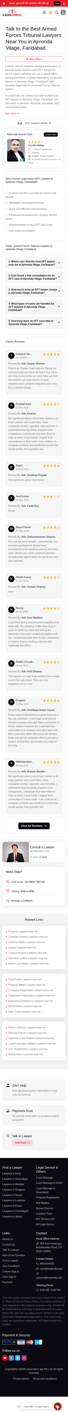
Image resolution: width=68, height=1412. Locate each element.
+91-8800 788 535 (28, 882)
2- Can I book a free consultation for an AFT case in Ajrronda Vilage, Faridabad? (32, 277)
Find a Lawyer (10, 1260)
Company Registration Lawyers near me (30, 990)
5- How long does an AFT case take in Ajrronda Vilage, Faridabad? (30, 322)
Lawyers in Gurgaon (13, 1189)
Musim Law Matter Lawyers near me (28, 963)
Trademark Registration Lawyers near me (31, 995)
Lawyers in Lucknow (13, 1200)
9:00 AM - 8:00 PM (50, 1290)
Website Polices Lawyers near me (27, 1033)
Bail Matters (42, 1203)
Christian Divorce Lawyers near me (28, 936)
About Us (7, 1239)
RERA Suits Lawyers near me (25, 1006)
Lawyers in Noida (12, 1195)
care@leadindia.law (51, 1268)
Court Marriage (44, 1177)
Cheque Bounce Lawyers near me (27, 953)
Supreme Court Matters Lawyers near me (31, 1038)
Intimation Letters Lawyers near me (27, 958)
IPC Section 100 (45, 1219)
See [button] (10, 113)
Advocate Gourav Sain (19, 134)
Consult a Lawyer (42, 847)
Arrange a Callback (22, 900)
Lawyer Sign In (10, 1271)
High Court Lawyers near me (24, 1011)
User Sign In (9, 1276)
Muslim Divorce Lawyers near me (27, 1027)
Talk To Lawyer (10, 1250)
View (58, 3)
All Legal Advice (45, 1224)
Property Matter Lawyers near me (26, 984)
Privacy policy (21, 1378)
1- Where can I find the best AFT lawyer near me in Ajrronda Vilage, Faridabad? (31, 263)
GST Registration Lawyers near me (28, 1049)
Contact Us (8, 1244)
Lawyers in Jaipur (12, 1216)
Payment (7, 1282)
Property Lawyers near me (23, 931)
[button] (56, 12)
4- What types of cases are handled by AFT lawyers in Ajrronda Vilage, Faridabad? (31, 306)
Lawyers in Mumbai (13, 1184)
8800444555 (47, 1263)
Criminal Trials (44, 1213)
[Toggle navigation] (44, 12)
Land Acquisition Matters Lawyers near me (32, 1043)
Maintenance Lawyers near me (25, 1054)
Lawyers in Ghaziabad (15, 1179)
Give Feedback (10, 1266)
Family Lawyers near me (22, 947)
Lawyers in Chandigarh (15, 1211)
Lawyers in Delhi (11, 1173)
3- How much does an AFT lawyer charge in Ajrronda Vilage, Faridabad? (32, 291)
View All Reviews (32, 825)
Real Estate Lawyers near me (24, 979)
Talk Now (20, 1142)
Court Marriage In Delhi (49, 1183)
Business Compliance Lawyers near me (30, 1001)
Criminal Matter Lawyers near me (26, 942)
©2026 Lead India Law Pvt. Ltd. (35, 1369)
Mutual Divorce (44, 1208)
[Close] (64, 4)
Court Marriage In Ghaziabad (46, 1190)
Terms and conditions (45, 1378)
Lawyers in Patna (12, 1205)
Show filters (35, 59)
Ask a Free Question (13, 1255)
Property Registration (48, 1197)
